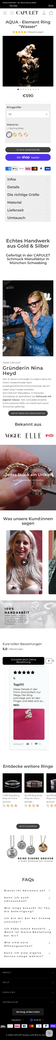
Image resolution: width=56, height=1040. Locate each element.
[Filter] (49, 661)
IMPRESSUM (10, 1002)
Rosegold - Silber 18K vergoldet (15, 805)
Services (9, 992)
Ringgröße (14, 107)
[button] (20, 32)
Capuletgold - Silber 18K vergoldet (20, 134)
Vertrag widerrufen (28, 1011)
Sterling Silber (9, 134)
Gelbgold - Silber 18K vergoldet (14, 134)
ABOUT (7, 972)
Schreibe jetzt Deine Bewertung (23, 661)
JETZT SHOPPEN (28, 826)
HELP (6, 982)
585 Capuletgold (26, 134)
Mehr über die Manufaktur (28, 413)
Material (15, 126)
